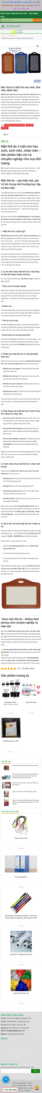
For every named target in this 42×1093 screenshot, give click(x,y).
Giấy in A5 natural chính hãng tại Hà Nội (24, 791)
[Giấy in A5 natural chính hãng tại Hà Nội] (6, 794)
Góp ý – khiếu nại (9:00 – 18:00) (22, 1085)
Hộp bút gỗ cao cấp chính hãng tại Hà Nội (25, 765)
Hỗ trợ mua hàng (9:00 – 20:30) (22, 1083)
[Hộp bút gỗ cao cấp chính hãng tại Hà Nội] (6, 768)
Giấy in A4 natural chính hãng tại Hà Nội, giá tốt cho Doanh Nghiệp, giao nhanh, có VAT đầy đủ (25, 802)
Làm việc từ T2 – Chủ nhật (22, 1090)
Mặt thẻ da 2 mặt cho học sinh (14, 125)
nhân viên (29, 125)
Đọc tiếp (10, 713)
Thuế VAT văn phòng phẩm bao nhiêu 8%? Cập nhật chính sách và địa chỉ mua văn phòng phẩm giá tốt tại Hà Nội (25, 776)
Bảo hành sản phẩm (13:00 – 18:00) (22, 1088)
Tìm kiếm (37, 20)
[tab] (5, 134)
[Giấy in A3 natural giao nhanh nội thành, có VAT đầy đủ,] (6, 785)
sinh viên (4, 128)
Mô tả (6, 134)
